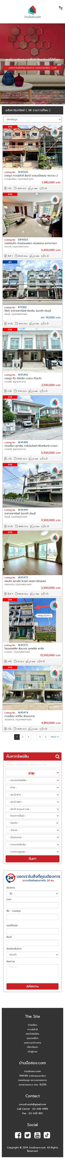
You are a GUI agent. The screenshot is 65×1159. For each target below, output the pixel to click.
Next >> (55, 736)
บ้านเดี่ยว (32, 1025)
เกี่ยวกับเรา (32, 1047)
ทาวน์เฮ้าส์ (32, 1029)
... (34, 736)
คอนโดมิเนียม (32, 1033)
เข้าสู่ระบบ (32, 1051)
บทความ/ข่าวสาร (32, 1042)
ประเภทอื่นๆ (32, 1038)
